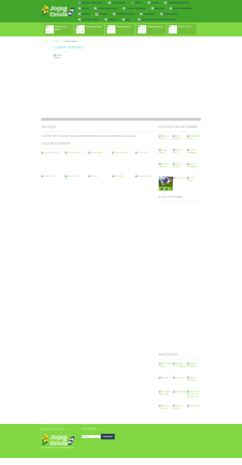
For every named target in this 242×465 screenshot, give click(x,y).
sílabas (176, 337)
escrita (163, 269)
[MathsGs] (164, 377)
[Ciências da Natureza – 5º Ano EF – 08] (194, 393)
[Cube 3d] (177, 377)
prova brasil (190, 319)
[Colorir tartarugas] (194, 151)
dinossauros (165, 260)
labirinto (164, 283)
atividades (164, 216)
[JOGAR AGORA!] (49, 29)
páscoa (163, 323)
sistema (184, 332)
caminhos (188, 220)
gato (180, 274)
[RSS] (47, 453)
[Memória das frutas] (194, 364)
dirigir (176, 260)
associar (164, 211)
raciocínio (164, 328)
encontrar (175, 265)
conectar (185, 233)
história (163, 278)
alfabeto (173, 207)
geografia (190, 274)
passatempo (166, 314)
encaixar (164, 265)
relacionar (176, 328)
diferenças (165, 256)
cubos (176, 247)
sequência (173, 332)
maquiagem (165, 292)
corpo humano (167, 242)
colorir (163, 233)
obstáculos (175, 305)
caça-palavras (183, 225)
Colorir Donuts (123, 26)
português (188, 314)
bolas (178, 220)
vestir (184, 341)
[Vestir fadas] (193, 405)
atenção (174, 211)
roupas (187, 328)
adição (163, 207)
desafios (174, 251)
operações (188, 305)
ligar (170, 287)
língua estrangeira (183, 287)
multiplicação (166, 301)
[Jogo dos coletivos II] (166, 406)
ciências (163, 229)
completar (173, 233)
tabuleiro (164, 341)
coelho (195, 229)
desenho (185, 251)
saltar (162, 332)
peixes (178, 314)
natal (177, 301)
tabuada (185, 337)
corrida (180, 242)
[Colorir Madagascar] (194, 165)
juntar (191, 278)
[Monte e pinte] (180, 151)
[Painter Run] (179, 391)
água (162, 345)
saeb (196, 328)
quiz (188, 323)
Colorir (55, 41)
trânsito (174, 341)
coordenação (179, 238)
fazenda (173, 269)
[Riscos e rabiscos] (166, 165)
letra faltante (176, 283)
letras (162, 287)
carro (162, 225)
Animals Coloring (93, 26)
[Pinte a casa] (179, 178)
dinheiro (185, 256)
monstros (174, 296)
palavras (171, 310)
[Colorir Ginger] (166, 151)
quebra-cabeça (176, 323)
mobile (163, 296)
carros (171, 225)
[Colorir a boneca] (166, 137)
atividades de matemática (184, 216)
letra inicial (190, 283)
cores (190, 238)
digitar (175, 256)
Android (183, 207)
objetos (163, 305)
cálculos (194, 247)
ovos (162, 310)
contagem (165, 238)
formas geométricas (189, 269)
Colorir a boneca (155, 26)
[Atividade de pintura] (194, 137)
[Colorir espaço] (194, 179)
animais (193, 207)
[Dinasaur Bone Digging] (180, 364)
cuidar (184, 247)
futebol (172, 274)
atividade (186, 211)
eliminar (186, 260)
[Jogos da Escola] (58, 11)
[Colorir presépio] (180, 137)
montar (185, 296)
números (187, 301)
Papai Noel (184, 310)
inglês (182, 278)
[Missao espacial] (180, 406)
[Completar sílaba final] (166, 392)
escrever (187, 265)
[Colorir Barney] (180, 165)
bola (171, 220)
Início (45, 41)
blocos (163, 220)
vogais (192, 341)
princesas (164, 319)
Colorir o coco (184, 26)
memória (192, 292)
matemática (179, 292)
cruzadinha (165, 247)
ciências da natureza (180, 229)
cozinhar (190, 242)
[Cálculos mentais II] (194, 378)
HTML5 (173, 278)
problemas (177, 319)
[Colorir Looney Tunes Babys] (166, 183)
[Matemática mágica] (166, 364)
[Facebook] (43, 453)
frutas (163, 274)
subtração (164, 337)
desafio (163, 251)
